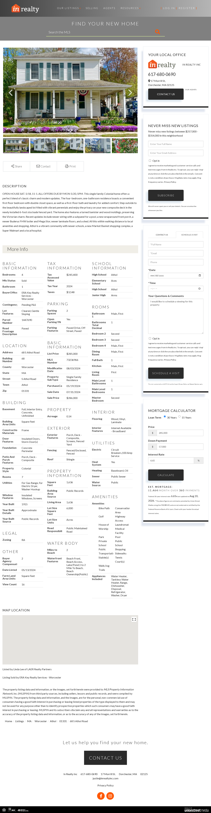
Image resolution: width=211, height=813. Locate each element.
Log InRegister (179, 8)
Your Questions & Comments (166, 295)
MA (29, 721)
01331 (63, 721)
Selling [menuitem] (92, 8)
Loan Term (154, 417)
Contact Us (166, 94)
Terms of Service (194, 384)
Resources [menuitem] (130, 8)
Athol (53, 721)
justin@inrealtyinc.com (105, 778)
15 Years (186, 417)
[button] (143, 32)
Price (151, 426)
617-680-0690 (162, 74)
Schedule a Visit (189, 234)
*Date (151, 269)
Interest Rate (156, 454)
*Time (152, 282)
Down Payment (157, 440)
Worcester (41, 721)
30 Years (172, 417)
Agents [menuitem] (109, 8)
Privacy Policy (170, 182)
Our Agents (190, 90)
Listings (19, 721)
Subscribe (166, 195)
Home (8, 721)
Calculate (166, 474)
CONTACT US (105, 758)
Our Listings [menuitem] (68, 8)
